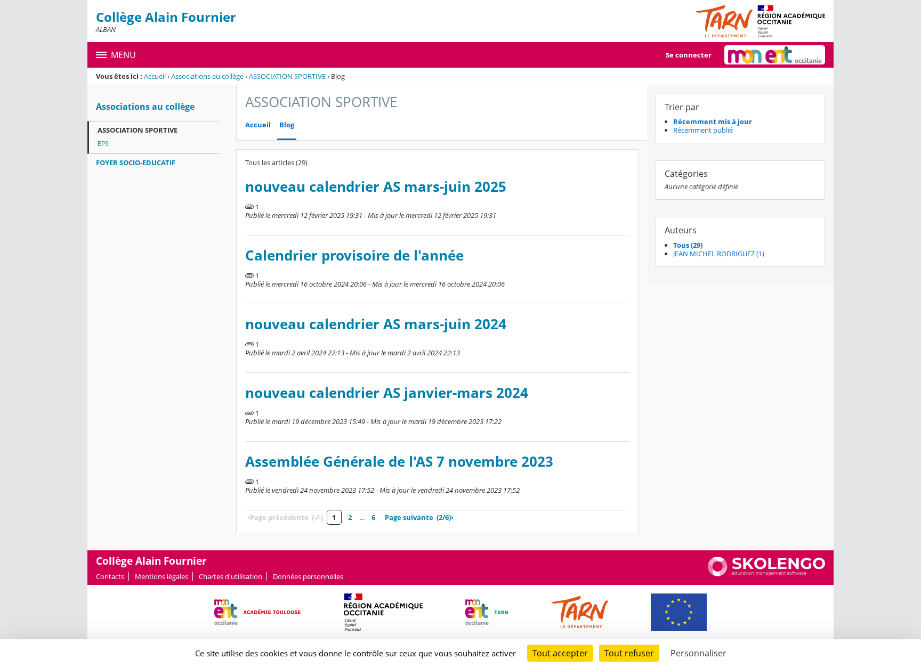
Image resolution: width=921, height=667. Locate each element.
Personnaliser (698, 653)
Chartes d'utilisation (230, 576)
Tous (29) (687, 245)
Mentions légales (161, 576)
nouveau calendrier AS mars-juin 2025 (375, 186)
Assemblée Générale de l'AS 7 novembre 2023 (399, 461)
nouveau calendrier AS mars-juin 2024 (375, 324)
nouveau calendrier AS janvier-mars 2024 (386, 393)
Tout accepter (560, 653)
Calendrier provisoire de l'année (354, 255)
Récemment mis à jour (712, 121)
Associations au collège (207, 76)
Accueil (155, 76)
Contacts (110, 576)
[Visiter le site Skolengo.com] (766, 574)
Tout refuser (629, 653)
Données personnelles (308, 576)
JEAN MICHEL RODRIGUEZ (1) (718, 253)
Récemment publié (703, 130)
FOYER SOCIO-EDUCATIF (135, 162)
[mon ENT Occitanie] (774, 55)
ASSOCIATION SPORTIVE (287, 76)
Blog (286, 124)
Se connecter (689, 55)
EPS (103, 143)
